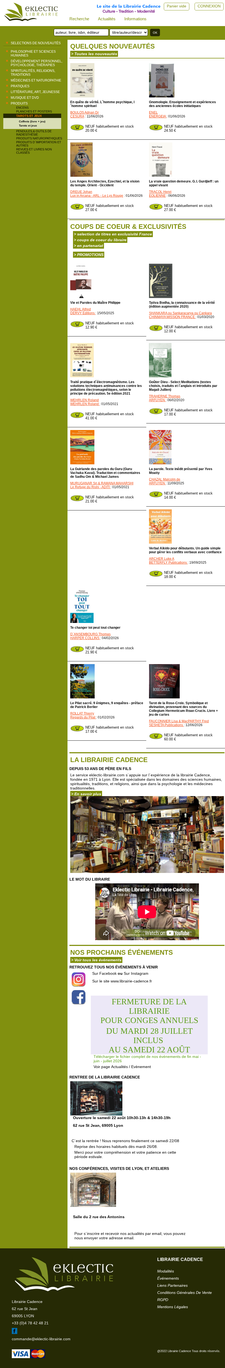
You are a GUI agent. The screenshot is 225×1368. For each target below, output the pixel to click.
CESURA (77, 116)
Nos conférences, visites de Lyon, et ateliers (119, 1168)
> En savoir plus (86, 794)
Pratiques (20, 86)
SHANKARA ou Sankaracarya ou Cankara (180, 313)
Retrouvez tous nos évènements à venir (113, 967)
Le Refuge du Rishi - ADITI (90, 487)
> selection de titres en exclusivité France (113, 234)
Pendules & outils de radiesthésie (34, 133)
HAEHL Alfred (80, 309)
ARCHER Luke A (161, 559)
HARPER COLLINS (85, 638)
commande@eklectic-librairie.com (41, 1339)
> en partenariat (88, 245)
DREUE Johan (81, 192)
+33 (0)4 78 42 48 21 (30, 1323)
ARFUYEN (157, 400)
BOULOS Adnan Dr (84, 112)
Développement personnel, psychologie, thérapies (36, 63)
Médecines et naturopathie (36, 80)
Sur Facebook (104, 973)
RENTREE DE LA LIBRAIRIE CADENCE (104, 1077)
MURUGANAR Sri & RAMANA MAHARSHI (101, 483)
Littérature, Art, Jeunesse (35, 92)
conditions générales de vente (184, 1292)
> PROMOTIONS (88, 254)
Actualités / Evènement (131, 1066)
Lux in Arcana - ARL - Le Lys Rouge (96, 196)
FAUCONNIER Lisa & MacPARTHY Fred (179, 721)
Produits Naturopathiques (39, 138)
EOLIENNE (157, 196)
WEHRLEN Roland (84, 400)
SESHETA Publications (166, 725)
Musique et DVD (25, 98)
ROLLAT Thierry (82, 713)
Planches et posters (34, 111)
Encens (22, 107)
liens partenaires (172, 1285)
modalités (165, 1271)
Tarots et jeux (29, 115)
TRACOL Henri (160, 192)
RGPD (162, 1299)
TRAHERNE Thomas (164, 396)
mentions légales (172, 1307)
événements (168, 1278)
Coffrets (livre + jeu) (32, 121)
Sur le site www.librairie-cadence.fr (122, 981)
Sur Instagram (136, 973)
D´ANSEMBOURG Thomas (90, 634)
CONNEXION (209, 6)
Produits (19, 103)
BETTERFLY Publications (168, 562)
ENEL (153, 112)
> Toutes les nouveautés (94, 54)
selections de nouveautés (36, 43)
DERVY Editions (82, 313)
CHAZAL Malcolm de (164, 479)
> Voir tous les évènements (96, 960)
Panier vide (176, 6)
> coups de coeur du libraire (100, 240)
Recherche (79, 18)
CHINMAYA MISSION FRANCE (172, 317)
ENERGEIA (158, 116)
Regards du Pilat (83, 717)
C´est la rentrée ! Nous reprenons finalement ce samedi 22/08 (125, 1149)
